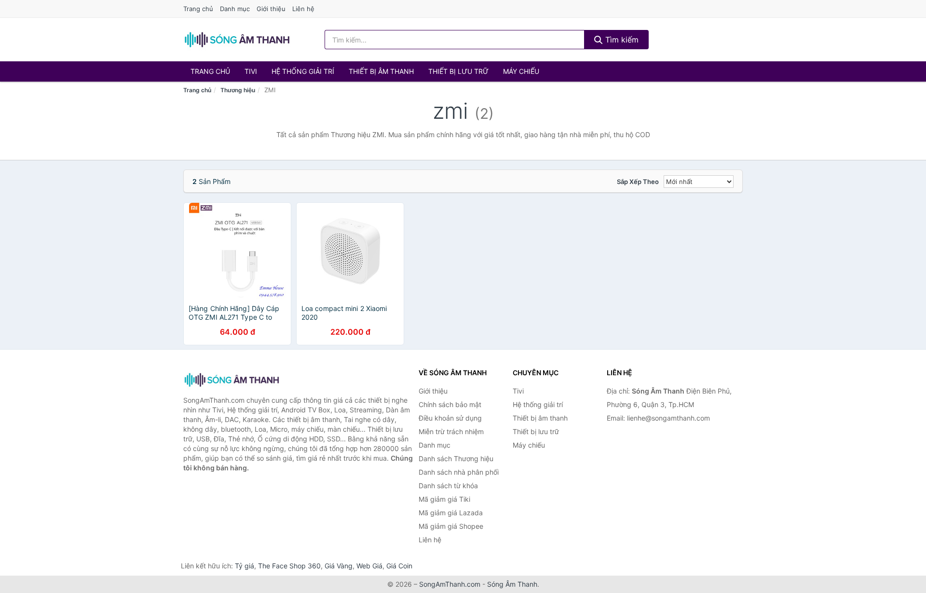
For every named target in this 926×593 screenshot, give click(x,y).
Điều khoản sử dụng (450, 418)
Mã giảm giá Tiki (444, 499)
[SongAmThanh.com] (236, 40)
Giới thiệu (271, 9)
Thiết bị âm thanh (381, 71)
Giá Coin (399, 566)
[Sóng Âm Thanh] (231, 380)
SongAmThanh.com (449, 584)
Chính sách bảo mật (450, 404)
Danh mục (235, 9)
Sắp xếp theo (638, 181)
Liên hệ (303, 9)
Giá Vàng (339, 566)
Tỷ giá (244, 566)
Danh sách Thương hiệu (456, 458)
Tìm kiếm (621, 39)
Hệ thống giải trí (303, 71)
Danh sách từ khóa (448, 485)
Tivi (251, 71)
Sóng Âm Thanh (512, 584)
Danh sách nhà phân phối (459, 472)
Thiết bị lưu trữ (458, 71)
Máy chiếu (521, 71)
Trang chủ (198, 9)
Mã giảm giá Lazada (451, 512)
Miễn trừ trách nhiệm (451, 431)
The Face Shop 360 (289, 566)
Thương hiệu (237, 90)
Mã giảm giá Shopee (451, 526)
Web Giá (369, 566)
